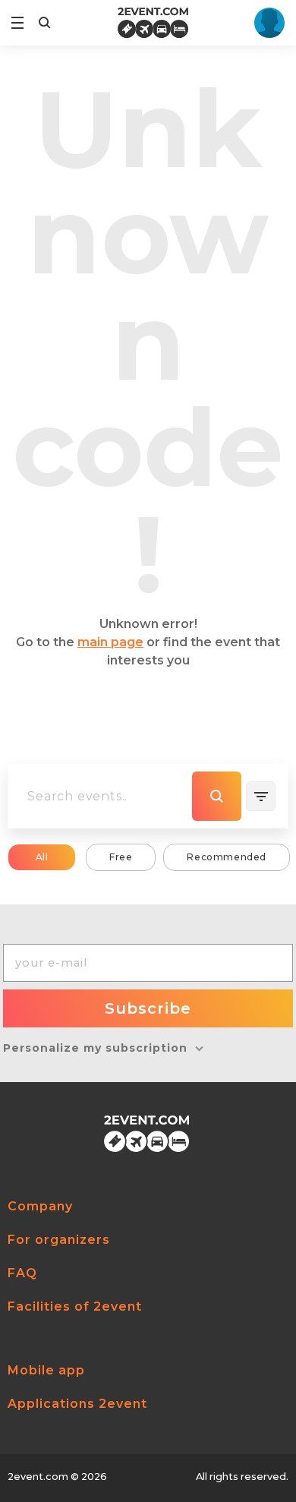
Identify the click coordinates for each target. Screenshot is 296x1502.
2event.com (38, 1476)
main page (110, 642)
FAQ (22, 1273)
